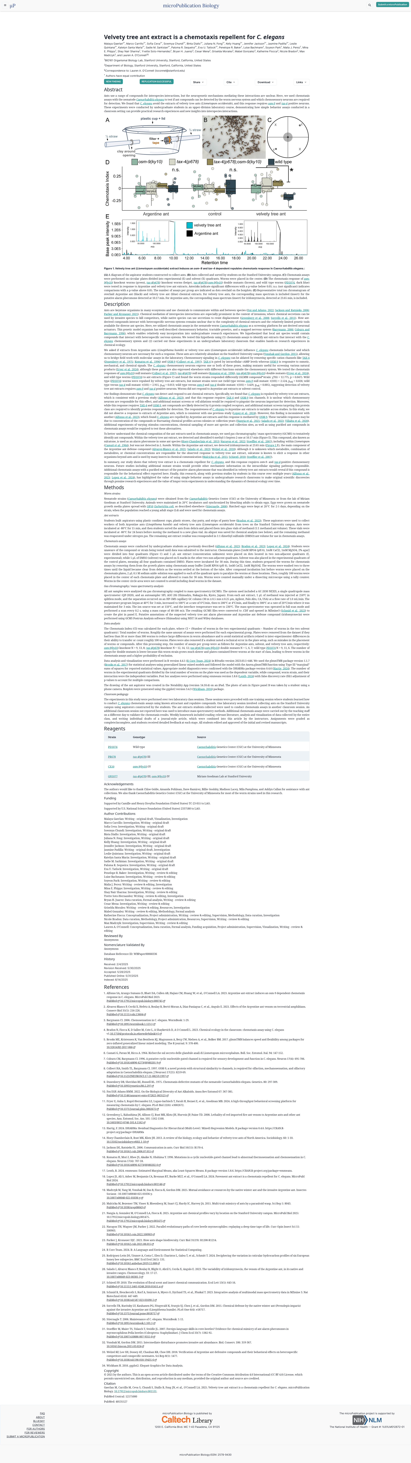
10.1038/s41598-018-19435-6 (137, 1360)
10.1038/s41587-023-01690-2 (137, 1300)
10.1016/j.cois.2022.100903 (136, 1234)
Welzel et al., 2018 (223, 449)
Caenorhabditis (198, 498)
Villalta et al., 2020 (296, 421)
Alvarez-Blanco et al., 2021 (169, 449)
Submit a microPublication (392, 4)
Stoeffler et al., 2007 (259, 441)
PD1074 (290, 282)
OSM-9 (171, 361)
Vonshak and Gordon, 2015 (280, 354)
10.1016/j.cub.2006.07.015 (135, 1151)
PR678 (112, 757)
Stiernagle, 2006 (216, 506)
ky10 (109, 282)
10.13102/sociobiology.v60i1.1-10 (126, 1141)
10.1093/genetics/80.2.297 (135, 1086)
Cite (229, 82)
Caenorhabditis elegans (150, 99)
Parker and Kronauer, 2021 (121, 314)
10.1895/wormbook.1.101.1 (136, 1323)
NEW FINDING (113, 81)
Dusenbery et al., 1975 (119, 361)
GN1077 (113, 776)
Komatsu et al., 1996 (147, 361)
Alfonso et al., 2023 (171, 397)
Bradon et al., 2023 (248, 520)
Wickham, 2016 (202, 689)
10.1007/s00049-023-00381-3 (123, 1277)
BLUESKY (39, 1421)
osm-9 (271, 103)
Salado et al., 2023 (272, 421)
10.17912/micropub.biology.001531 (135, 1391)
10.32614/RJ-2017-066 (120, 1047)
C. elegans (146, 103)
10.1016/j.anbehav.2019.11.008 (138, 1263)
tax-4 (284, 103)
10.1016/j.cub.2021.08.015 (135, 1244)
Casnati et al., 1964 (116, 445)
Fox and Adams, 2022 (260, 310)
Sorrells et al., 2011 (283, 318)
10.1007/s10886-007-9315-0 (136, 1336)
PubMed (112, 1001)
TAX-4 (306, 358)
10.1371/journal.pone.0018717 (138, 1313)
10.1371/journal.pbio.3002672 (138, 1109)
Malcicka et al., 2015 (215, 457)
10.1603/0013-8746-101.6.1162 (125, 1122)
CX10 (111, 766)
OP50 (150, 506)
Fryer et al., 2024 (127, 369)
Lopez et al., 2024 (244, 413)
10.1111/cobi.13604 (131, 1014)
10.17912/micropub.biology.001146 (141, 1184)
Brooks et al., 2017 (116, 664)
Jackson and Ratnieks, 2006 (292, 310)
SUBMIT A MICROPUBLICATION (26, 1436)
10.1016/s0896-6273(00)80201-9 (139, 1062)
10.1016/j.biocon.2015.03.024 (124, 1346)
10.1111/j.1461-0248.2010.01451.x (140, 1286)
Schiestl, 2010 (237, 457)
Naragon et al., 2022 (233, 441)
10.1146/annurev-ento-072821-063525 (143, 1095)
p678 (156, 282)
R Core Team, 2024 (198, 661)
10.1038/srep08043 (131, 1207)
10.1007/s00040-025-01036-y (123, 1197)
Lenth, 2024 (246, 676)
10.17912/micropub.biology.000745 (141, 1001)
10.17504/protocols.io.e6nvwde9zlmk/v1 (134, 1033)
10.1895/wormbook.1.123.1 (136, 1024)
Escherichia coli (164, 506)
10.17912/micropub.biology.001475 (141, 1221)
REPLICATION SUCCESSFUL (157, 81)
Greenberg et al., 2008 (255, 318)
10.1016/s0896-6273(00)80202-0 (139, 1165)
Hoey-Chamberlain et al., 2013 (200, 441)
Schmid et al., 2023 (293, 610)
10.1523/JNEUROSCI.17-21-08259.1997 (143, 1076)
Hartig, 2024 (281, 668)
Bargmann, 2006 (283, 329)
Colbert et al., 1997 (189, 361)
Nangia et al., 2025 (248, 421)
